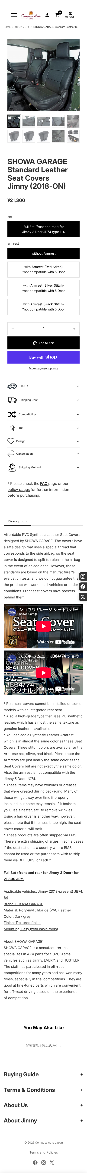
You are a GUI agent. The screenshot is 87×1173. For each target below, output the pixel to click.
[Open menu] (14, 15)
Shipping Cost (28, 400)
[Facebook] (35, 1162)
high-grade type (31, 716)
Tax (21, 427)
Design (20, 441)
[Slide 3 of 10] (43, 121)
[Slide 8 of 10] (43, 136)
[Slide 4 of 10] (58, 121)
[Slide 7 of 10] (28, 136)
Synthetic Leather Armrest (52, 735)
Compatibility (27, 414)
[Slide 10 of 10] (73, 136)
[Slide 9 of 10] (58, 136)
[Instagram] (43, 1162)
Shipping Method (30, 467)
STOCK (23, 386)
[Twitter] (52, 1162)
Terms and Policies (43, 1152)
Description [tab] (17, 521)
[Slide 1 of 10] (13, 121)
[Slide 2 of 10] (28, 121)
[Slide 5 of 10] (73, 121)
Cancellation (24, 453)
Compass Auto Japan (49, 1142)
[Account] (47, 15)
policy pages (18, 489)
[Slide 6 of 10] (13, 136)
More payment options (43, 368)
